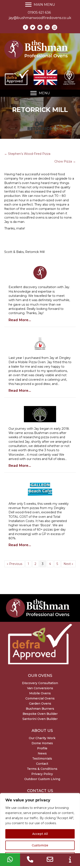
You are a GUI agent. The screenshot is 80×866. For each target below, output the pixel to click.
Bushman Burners (40, 709)
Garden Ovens (40, 703)
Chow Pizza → (65, 161)
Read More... (20, 320)
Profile (42, 748)
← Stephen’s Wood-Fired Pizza (27, 154)
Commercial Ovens (40, 698)
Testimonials (42, 758)
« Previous (14, 564)
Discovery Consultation (40, 683)
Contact (42, 764)
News (42, 753)
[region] (40, 829)
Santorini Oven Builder (40, 719)
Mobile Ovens (40, 693)
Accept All (40, 834)
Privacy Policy (42, 774)
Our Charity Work (42, 738)
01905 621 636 (39, 12)
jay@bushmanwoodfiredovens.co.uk (40, 18)
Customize (40, 845)
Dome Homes (42, 743)
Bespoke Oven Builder (40, 714)
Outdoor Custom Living (42, 779)
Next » (68, 564)
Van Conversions (40, 688)
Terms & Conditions (42, 769)
